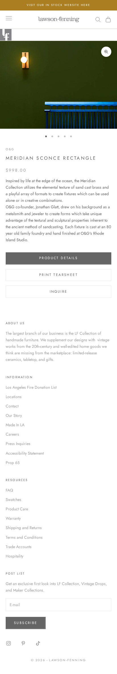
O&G (10, 149)
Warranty (13, 518)
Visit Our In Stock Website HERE (58, 5)
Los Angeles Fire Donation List (31, 387)
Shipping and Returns (24, 528)
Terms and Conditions (24, 537)
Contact (12, 406)
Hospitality (14, 556)
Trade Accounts (19, 547)
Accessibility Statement (25, 453)
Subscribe (25, 622)
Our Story (14, 415)
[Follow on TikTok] (38, 643)
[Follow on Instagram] (8, 643)
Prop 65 (13, 462)
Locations (14, 397)
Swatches (13, 499)
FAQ (9, 490)
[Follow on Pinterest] (23, 643)
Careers (12, 434)
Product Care (17, 509)
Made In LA (15, 425)
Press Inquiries (18, 443)
